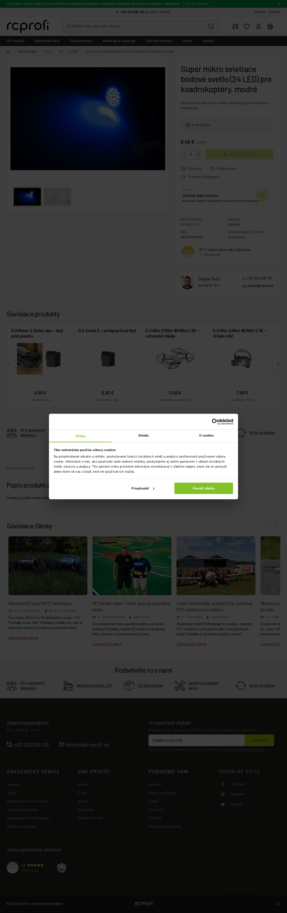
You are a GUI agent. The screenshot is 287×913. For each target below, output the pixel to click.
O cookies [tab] (206, 435)
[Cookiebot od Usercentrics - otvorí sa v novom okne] (215, 421)
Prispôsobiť (140, 488)
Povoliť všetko (203, 488)
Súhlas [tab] (80, 436)
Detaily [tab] (143, 435)
